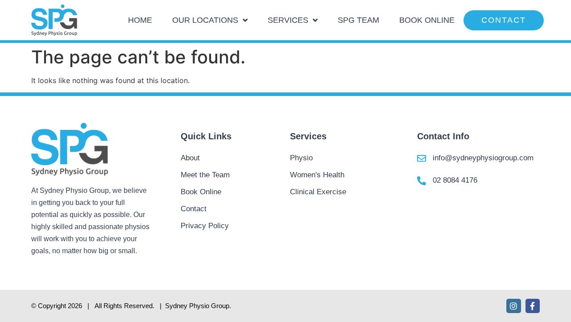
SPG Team (358, 20)
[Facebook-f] (532, 306)
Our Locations (205, 20)
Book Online (427, 20)
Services (288, 20)
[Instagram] (513, 306)
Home (140, 20)
